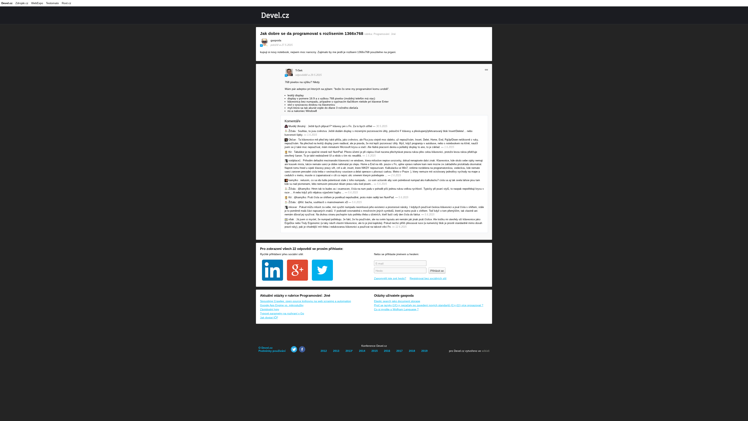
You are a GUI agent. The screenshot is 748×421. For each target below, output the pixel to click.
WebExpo (37, 3)
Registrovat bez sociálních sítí (428, 278)
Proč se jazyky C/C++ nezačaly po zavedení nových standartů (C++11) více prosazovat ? (428, 305)
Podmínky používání (272, 350)
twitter (322, 270)
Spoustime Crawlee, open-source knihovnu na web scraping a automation (305, 301)
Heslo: (379, 270)
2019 (424, 350)
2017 (399, 350)
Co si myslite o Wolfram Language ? (396, 309)
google (297, 270)
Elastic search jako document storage (397, 301)
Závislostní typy (269, 309)
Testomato (52, 3)
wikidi (486, 350)
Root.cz (66, 3)
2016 (387, 350)
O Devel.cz (265, 347)
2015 (374, 350)
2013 (336, 350)
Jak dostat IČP (269, 317)
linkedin (272, 270)
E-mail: (380, 263)
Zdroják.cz (21, 3)
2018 (412, 350)
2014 (362, 350)
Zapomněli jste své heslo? (390, 278)
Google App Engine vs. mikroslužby (281, 305)
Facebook (302, 349)
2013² (349, 350)
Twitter (294, 349)
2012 (324, 350)
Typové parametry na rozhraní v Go (282, 313)
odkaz (486, 69)
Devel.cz (6, 3)
